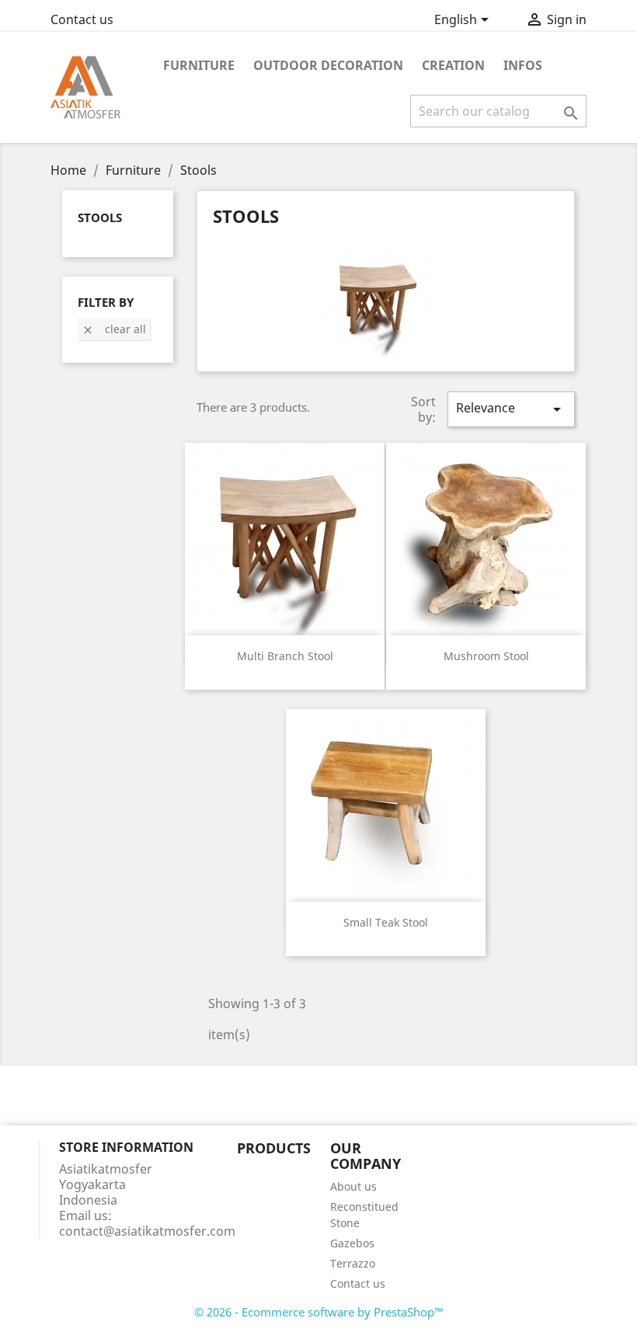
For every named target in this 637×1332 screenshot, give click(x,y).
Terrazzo (352, 1263)
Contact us (81, 19)
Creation (453, 65)
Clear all (114, 329)
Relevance (511, 409)
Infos (522, 65)
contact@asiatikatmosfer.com (147, 1231)
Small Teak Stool (385, 922)
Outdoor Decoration (328, 65)
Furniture (199, 65)
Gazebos (352, 1243)
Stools (100, 217)
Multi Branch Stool (285, 656)
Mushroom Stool (486, 656)
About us (353, 1186)
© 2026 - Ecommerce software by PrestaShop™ (319, 1312)
